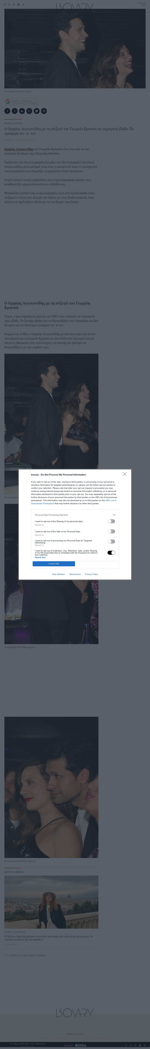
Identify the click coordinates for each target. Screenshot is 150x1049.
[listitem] (75, 514)
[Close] (125, 475)
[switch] (111, 521)
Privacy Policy (91, 574)
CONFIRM (53, 564)
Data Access (75, 574)
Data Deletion (58, 574)
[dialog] (75, 524)
